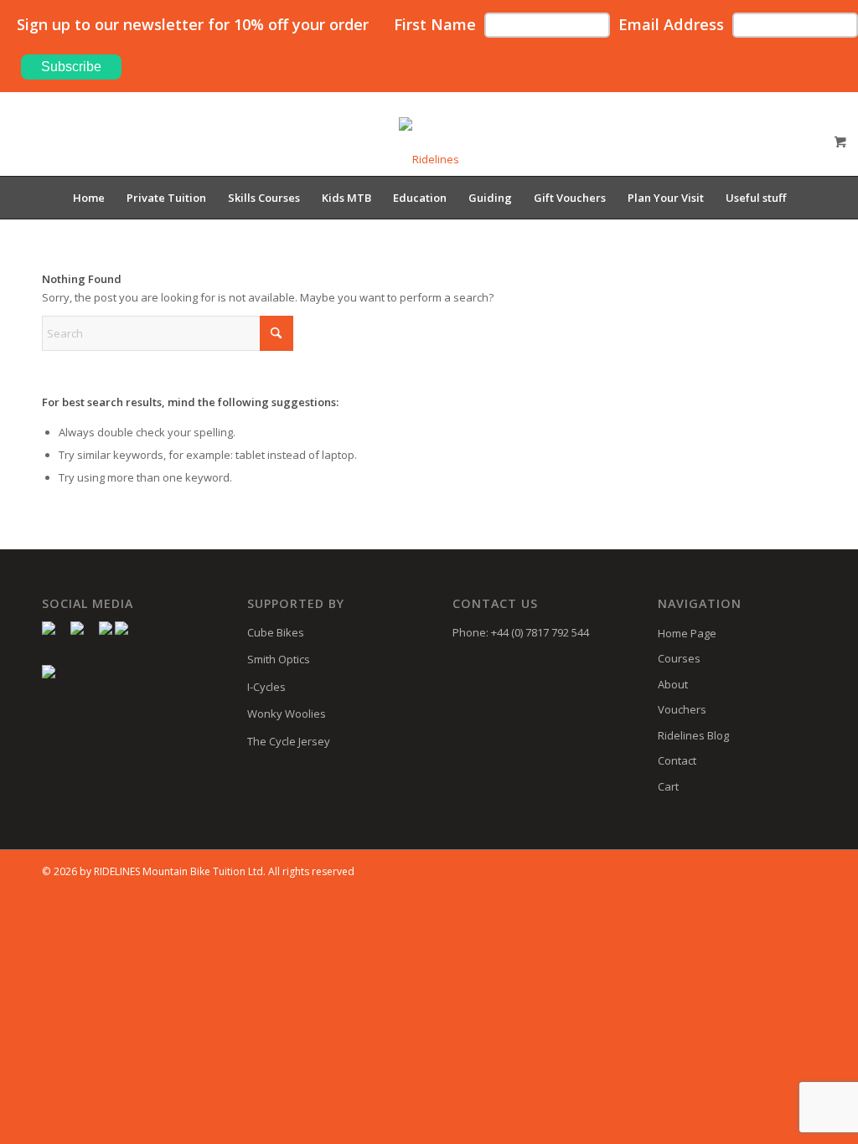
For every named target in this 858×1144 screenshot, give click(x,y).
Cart (668, 786)
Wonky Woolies (286, 713)
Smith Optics (278, 659)
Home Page (687, 633)
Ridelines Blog (693, 735)
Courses (679, 658)
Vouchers (682, 709)
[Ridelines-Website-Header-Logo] (429, 146)
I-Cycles (266, 686)
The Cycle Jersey (288, 741)
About (673, 684)
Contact (677, 760)
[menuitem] (89, 198)
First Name (435, 24)
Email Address (671, 24)
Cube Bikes (275, 632)
